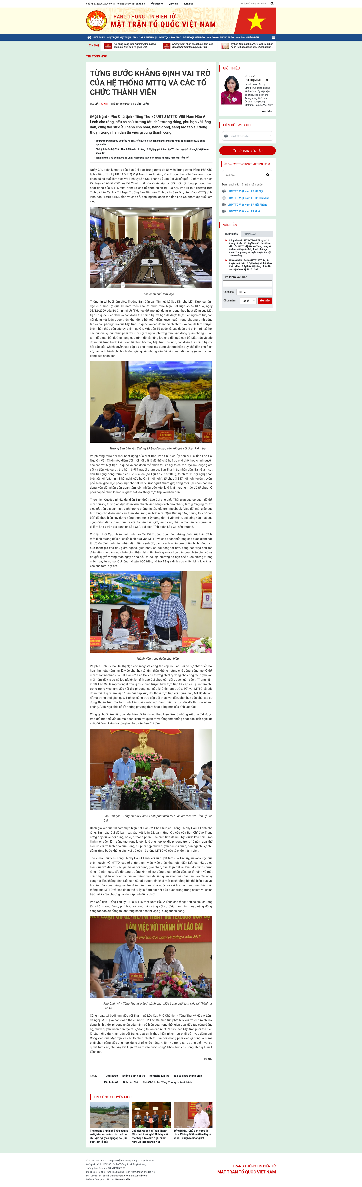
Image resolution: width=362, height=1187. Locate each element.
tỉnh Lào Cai (130, 1082)
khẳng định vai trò (133, 1075)
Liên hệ (141, 3)
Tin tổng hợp (96, 56)
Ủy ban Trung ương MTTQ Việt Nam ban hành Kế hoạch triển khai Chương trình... (252, 45)
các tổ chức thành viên (187, 1075)
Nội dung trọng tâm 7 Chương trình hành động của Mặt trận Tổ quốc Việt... (135, 45)
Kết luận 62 (111, 1082)
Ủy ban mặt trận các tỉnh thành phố (247, 164)
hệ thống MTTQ (159, 1075)
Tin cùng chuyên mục (113, 1097)
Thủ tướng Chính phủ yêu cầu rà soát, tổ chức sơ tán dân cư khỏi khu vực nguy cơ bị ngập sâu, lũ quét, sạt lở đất (109, 1136)
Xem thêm (267, 111)
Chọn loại (228, 291)
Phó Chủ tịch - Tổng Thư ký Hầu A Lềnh (167, 1082)
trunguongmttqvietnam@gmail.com (128, 1175)
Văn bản (230, 225)
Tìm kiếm (265, 300)
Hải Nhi (104, 104)
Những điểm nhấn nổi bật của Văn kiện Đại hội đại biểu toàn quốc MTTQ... (192, 45)
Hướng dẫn (231, 234)
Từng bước (111, 1075)
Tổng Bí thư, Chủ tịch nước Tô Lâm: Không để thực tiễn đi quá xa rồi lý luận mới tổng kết (192, 1134)
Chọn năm (229, 300)
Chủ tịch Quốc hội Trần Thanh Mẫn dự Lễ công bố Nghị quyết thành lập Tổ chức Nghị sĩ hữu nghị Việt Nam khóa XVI (150, 1136)
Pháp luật (250, 234)
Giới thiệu (231, 68)
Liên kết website (237, 125)
